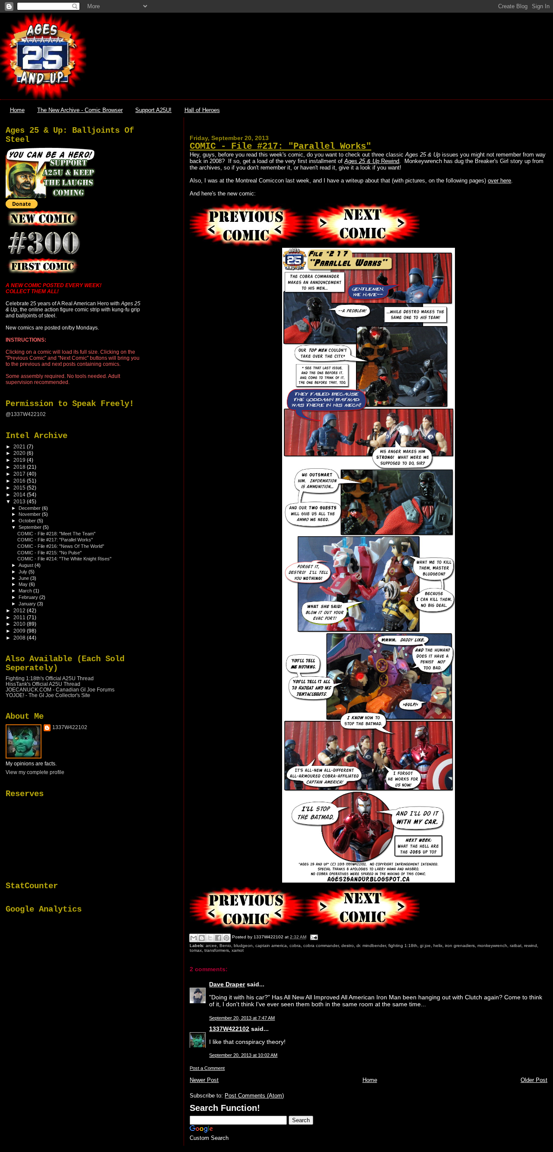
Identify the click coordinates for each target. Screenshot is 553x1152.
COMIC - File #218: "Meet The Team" (56, 533)
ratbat (515, 945)
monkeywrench (492, 945)
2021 (20, 446)
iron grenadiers (460, 945)
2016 (20, 480)
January (28, 603)
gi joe (425, 945)
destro (347, 945)
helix (437, 945)
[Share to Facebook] (218, 938)
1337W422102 (229, 1028)
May (24, 584)
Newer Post (204, 1080)
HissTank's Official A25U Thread (43, 684)
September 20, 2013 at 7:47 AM (242, 1018)
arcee (211, 945)
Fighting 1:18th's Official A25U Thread (50, 678)
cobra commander (321, 945)
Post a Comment (207, 1068)
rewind (530, 945)
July (24, 571)
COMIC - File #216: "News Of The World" (60, 546)
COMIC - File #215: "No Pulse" (49, 552)
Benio (225, 945)
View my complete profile (35, 772)
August (27, 565)
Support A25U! (153, 110)
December (30, 508)
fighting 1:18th (402, 945)
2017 (20, 474)
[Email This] (193, 938)
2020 (20, 453)
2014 (20, 494)
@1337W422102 (26, 414)
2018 (20, 467)
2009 (20, 631)
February (29, 597)
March (26, 590)
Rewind (371, 161)
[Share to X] (210, 938)
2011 (20, 617)
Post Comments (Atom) (254, 1095)
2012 (20, 610)
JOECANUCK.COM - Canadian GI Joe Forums (60, 689)
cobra (295, 945)
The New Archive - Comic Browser (80, 110)
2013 (20, 501)
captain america (271, 945)
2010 (20, 624)
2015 (20, 487)
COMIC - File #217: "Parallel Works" (280, 146)
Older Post (534, 1080)
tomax (196, 950)
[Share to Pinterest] (226, 938)
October (28, 520)
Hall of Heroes (202, 110)
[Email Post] (313, 936)
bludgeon (243, 945)
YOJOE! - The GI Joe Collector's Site (48, 695)
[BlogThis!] (201, 938)
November (30, 514)
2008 (20, 637)
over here (499, 180)
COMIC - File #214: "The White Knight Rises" (64, 558)
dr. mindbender (371, 945)
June (24, 578)
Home (17, 110)
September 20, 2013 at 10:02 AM (243, 1055)
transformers (216, 950)
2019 (20, 460)
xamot (238, 950)
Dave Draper (227, 984)
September (31, 527)
